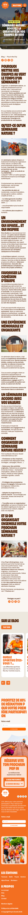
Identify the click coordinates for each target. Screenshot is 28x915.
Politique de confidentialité (9, 908)
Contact (3, 898)
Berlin (11, 877)
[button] (25, 5)
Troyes (16, 877)
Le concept (4, 890)
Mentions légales (6, 904)
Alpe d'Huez (5, 880)
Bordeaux (14, 880)
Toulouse (4, 877)
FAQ (2, 893)
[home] (5, 5)
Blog (2, 895)
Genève (23, 877)
